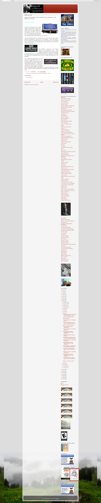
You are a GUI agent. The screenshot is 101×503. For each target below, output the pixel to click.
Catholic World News (65, 191)
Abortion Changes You (65, 118)
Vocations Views (64, 222)
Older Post (55, 82)
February (65, 366)
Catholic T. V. (63, 128)
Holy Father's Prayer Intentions (66, 132)
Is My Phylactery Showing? (66, 247)
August (64, 308)
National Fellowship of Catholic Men (67, 105)
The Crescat (63, 234)
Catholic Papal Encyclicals (66, 200)
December (65, 302)
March (64, 364)
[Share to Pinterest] (44, 71)
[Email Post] (38, 71)
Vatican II (49, 73)
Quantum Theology (64, 240)
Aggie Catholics (64, 254)
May (64, 313)
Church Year (63, 114)
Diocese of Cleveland (65, 179)
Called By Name (64, 251)
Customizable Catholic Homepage (67, 169)
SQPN (62, 148)
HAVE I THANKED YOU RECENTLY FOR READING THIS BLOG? (69, 346)
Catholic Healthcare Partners (66, 173)
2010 (63, 374)
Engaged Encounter (64, 112)
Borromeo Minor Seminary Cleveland (68, 111)
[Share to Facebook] (43, 71)
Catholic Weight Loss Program (66, 159)
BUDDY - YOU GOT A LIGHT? (68, 361)
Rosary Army (63, 150)
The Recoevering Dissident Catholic (67, 230)
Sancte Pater (63, 238)
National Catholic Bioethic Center (67, 166)
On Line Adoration (64, 122)
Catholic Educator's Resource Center (68, 176)
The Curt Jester (64, 233)
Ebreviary (63, 144)
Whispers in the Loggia (65, 219)
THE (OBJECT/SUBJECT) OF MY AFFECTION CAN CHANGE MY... (69, 338)
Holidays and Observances (66, 172)
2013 (63, 369)
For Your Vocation (64, 101)
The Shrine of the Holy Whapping (67, 228)
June (64, 311)
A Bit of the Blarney (64, 261)
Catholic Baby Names (65, 154)
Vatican (62, 177)
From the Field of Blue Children (67, 248)
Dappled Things (64, 186)
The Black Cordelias (64, 235)
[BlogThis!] (41, 71)
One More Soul (64, 140)
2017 (63, 296)
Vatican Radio (63, 158)
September (65, 306)
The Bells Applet (64, 115)
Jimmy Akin (63, 245)
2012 (63, 371)
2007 (63, 378)
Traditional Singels (64, 180)
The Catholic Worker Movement (67, 147)
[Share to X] (42, 71)
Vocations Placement (65, 129)
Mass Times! (63, 165)
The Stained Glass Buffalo (66, 227)
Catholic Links (63, 163)
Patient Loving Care (64, 241)
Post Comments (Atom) (34, 84)
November (65, 303)
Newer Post (27, 82)
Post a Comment (29, 77)
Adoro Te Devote (64, 256)
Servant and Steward (65, 237)
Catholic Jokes (63, 143)
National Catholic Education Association (68, 151)
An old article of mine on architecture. (68, 183)
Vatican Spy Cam (64, 198)
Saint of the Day (64, 119)
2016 (63, 297)
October (64, 305)
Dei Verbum (29, 73)
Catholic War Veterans (65, 170)
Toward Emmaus (64, 226)
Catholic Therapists (64, 162)
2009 (63, 375)
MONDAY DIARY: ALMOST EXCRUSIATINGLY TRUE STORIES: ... (68, 332)
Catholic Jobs (63, 197)
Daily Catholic (63, 108)
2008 (63, 377)
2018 (63, 294)
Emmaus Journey (64, 104)
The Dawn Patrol (64, 231)
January (64, 367)
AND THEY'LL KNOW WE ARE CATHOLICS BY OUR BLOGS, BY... (69, 349)
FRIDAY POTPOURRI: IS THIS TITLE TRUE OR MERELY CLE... (69, 323)
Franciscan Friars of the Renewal (67, 184)
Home (41, 82)
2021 (63, 290)
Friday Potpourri (35, 73)
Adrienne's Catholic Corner (66, 255)
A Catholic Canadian (65, 259)
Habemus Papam (65, 384)
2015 (63, 299)
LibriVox (62, 125)
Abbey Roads (63, 258)
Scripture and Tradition (43, 73)
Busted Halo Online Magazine (66, 121)
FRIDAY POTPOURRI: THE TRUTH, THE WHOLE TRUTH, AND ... (69, 315)
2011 (63, 372)
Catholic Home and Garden (66, 126)
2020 (63, 291)
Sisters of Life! (63, 187)
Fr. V (63, 383)
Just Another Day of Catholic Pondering (68, 244)
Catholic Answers (64, 193)
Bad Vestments (64, 252)
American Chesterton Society (66, 107)
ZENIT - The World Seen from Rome (68, 190)
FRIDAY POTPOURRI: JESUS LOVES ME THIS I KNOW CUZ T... (69, 358)
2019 (63, 293)
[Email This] (40, 71)
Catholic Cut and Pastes (65, 100)
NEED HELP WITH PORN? (66, 98)
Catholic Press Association (66, 141)
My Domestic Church (65, 242)
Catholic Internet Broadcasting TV (67, 137)
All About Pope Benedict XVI (66, 136)
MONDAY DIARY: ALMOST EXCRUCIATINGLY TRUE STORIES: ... (68, 343)
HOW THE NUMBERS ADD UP (68, 316)
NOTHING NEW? (66, 318)
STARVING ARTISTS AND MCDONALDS (68, 327)
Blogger (57, 498)
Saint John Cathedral (65, 194)
